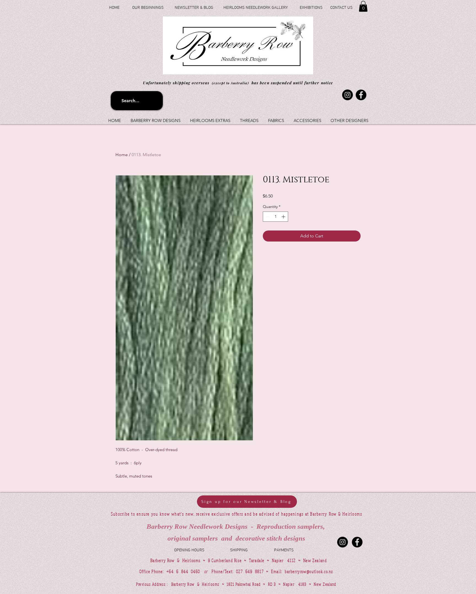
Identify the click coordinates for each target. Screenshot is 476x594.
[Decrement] (267, 216)
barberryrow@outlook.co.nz (309, 571)
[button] (363, 6)
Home (121, 154)
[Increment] (283, 216)
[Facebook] (361, 94)
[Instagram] (347, 94)
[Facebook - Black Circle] (357, 542)
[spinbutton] (275, 216)
